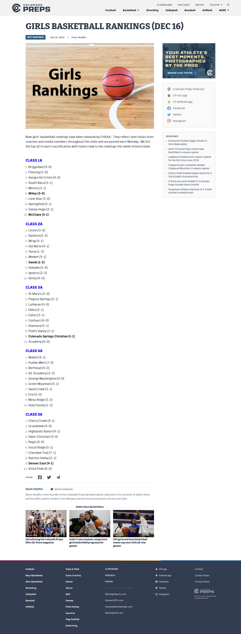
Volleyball (171, 10)
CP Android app (182, 102)
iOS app (163, 569)
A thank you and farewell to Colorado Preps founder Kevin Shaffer (188, 183)
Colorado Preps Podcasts (189, 89)
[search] (228, 4)
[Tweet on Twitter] (49, 477)
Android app (165, 575)
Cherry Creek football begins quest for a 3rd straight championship (190, 175)
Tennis (69, 588)
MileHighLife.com (114, 613)
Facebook (179, 108)
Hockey (69, 600)
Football (110, 10)
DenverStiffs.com (114, 600)
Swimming (71, 625)
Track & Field (72, 569)
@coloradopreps (64, 489)
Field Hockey (72, 606)
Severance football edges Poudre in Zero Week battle (187, 142)
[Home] (30, 8)
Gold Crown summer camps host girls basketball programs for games (88, 542)
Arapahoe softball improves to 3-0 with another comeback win (190, 191)
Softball (207, 10)
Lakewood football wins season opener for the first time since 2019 (189, 158)
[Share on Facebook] (40, 477)
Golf (68, 594)
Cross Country (73, 575)
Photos (199, 5)
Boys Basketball (34, 575)
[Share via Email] (58, 477)
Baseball (190, 10)
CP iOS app (180, 95)
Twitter (177, 114)
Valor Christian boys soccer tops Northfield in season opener (186, 151)
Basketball (129, 10)
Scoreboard (164, 5)
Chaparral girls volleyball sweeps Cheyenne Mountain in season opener (189, 167)
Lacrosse (70, 613)
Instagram (179, 121)
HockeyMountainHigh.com (118, 606)
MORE (222, 10)
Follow (214, 5)
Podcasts (184, 5)
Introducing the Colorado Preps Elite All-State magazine (44, 541)
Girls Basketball (35, 37)
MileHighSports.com (115, 594)
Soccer (69, 581)
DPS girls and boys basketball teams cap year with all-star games (130, 542)
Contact (199, 569)
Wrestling (152, 10)
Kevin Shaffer (78, 37)
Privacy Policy (202, 581)
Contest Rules (202, 575)
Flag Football (72, 619)
